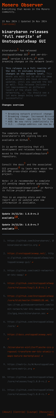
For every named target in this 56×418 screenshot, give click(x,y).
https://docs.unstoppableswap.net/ (29, 334)
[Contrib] (19, 412)
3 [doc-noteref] (8, 58)
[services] (9, 24)
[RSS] (50, 414)
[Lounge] (32, 412)
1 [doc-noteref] (18, 49)
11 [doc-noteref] (16, 227)
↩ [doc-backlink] (39, 245)
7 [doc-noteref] (25, 163)
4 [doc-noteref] (36, 58)
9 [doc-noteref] (38, 186)
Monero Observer (22, 5)
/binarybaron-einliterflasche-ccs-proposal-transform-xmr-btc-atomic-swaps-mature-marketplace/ (30, 351)
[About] (7, 412)
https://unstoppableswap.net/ (26, 253)
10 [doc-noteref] (16, 217)
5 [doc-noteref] (29, 139)
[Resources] (46, 412)
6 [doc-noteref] (48, 152)
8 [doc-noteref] (19, 167)
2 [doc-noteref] (29, 53)
